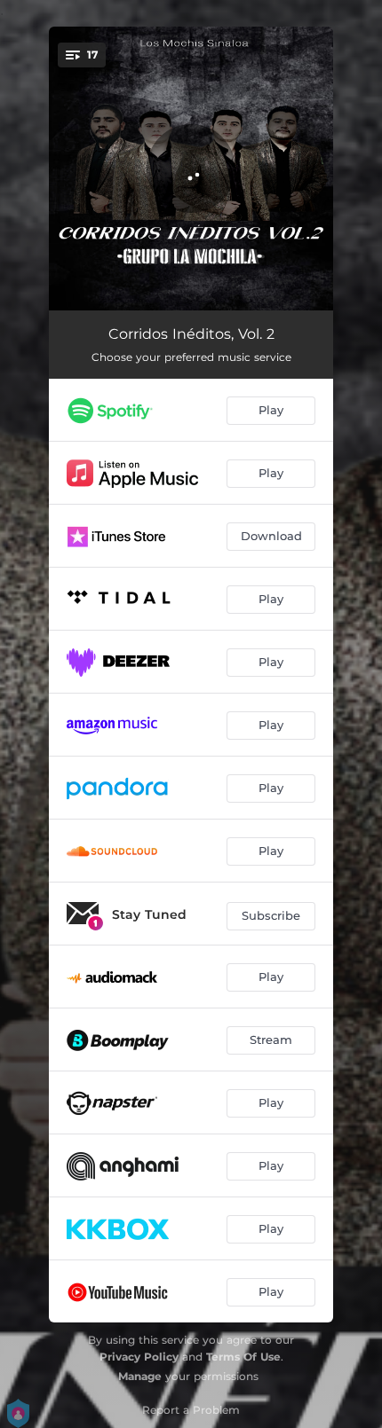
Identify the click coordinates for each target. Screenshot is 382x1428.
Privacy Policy (139, 1356)
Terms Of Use (243, 1356)
